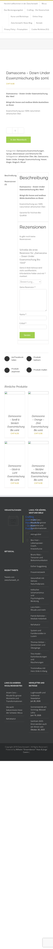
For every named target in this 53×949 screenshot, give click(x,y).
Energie (21, 159)
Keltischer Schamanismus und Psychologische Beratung (37, 595)
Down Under (11, 159)
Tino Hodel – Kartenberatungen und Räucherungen (39, 658)
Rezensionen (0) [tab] (10, 183)
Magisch (16, 162)
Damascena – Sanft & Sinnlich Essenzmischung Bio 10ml (16, 423)
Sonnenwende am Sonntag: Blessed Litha (39, 710)
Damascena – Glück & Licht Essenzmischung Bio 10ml (16, 472)
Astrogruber (36, 534)
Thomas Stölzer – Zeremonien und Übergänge (38, 645)
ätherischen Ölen (26, 156)
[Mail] (20, 558)
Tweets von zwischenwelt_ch (11, 578)
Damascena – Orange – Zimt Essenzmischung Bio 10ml (39, 423)
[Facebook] (5, 558)
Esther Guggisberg (39, 566)
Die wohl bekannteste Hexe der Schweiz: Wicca (14, 710)
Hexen (44, 159)
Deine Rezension (27, 287)
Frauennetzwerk (38, 572)
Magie (8, 162)
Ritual (22, 162)
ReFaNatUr (35, 624)
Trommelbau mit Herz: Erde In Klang (39, 669)
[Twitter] (9, 558)
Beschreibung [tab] (10, 175)
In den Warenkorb (18, 139)
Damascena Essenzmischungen (30, 150)
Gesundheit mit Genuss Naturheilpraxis (37, 581)
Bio (35, 156)
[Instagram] (13, 558)
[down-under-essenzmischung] (26, 60)
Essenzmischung (32, 159)
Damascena (43, 156)
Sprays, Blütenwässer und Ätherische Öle (24, 153)
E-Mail (23, 323)
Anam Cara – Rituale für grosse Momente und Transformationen (39, 524)
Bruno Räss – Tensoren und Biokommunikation (39, 557)
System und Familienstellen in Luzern (38, 633)
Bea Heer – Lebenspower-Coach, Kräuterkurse (37, 544)
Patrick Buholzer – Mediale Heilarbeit (39, 617)
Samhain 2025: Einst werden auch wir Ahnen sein (39, 724)
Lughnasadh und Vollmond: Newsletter (38, 695)
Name (23, 314)
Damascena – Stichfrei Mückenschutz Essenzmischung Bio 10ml (39, 472)
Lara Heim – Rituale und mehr (38, 608)
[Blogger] (17, 558)
